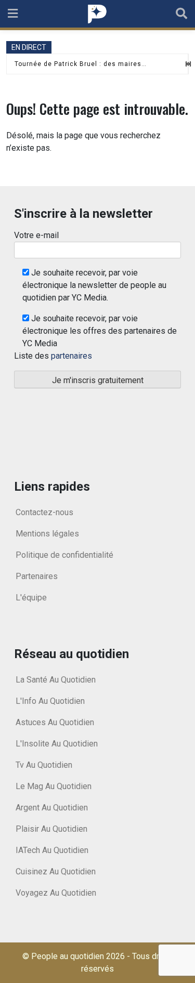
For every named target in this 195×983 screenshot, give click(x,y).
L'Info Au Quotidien (50, 701)
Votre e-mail (36, 235)
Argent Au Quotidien (52, 807)
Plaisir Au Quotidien (51, 829)
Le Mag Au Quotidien (54, 786)
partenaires (71, 356)
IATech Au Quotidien (52, 850)
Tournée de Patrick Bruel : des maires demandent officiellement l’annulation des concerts (81, 64)
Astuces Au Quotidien (55, 722)
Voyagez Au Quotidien (56, 893)
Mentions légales (47, 534)
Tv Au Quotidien (44, 765)
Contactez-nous (44, 512)
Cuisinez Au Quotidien (56, 871)
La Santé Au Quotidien (56, 680)
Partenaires (37, 576)
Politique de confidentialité (64, 555)
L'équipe (31, 597)
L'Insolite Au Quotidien (57, 744)
